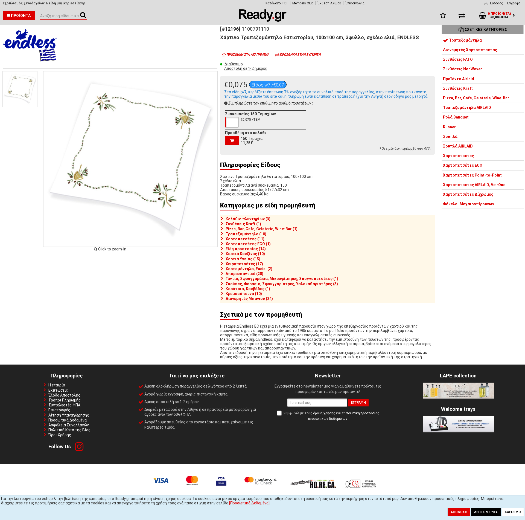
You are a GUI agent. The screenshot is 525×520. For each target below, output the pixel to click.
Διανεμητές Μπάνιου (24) (249, 298)
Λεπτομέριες (486, 512)
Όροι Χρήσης (59, 435)
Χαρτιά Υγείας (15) (243, 259)
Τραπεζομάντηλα (465, 40)
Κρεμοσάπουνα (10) (244, 293)
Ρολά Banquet (456, 117)
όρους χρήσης (324, 413)
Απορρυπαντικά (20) (244, 273)
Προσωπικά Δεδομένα (67, 420)
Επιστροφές (59, 410)
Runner (449, 127)
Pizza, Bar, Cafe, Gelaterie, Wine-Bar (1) (262, 229)
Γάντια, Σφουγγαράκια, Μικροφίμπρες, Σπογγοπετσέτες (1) (282, 278)
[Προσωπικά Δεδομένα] (249, 503)
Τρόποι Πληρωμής (64, 400)
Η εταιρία (56, 385)
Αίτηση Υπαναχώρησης (68, 415)
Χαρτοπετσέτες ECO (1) (248, 244)
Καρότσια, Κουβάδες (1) (248, 289)
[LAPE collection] (458, 397)
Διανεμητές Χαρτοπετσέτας (470, 50)
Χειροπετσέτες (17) (244, 264)
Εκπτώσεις (58, 390)
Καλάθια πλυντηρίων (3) (248, 219)
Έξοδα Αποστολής (64, 395)
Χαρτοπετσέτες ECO (462, 165)
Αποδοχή (459, 512)
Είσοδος (496, 3)
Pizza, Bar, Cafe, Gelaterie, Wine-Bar (476, 98)
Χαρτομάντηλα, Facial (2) (249, 269)
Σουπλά (450, 136)
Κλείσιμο (513, 512)
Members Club (302, 3)
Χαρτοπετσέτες (458, 156)
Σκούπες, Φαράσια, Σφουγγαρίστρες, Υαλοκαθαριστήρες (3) (282, 284)
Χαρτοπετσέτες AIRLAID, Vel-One (474, 185)
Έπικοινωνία (354, 3)
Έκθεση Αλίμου (329, 3)
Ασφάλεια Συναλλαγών (68, 425)
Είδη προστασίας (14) (246, 249)
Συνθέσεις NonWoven (463, 69)
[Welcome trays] (458, 430)
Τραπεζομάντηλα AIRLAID (467, 108)
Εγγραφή (513, 3)
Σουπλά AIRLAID (458, 146)
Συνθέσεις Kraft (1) (243, 224)
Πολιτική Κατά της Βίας (69, 430)
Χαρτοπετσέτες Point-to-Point (472, 175)
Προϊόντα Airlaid (458, 79)
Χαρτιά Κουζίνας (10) (245, 254)
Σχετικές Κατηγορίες (485, 29)
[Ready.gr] (263, 20)
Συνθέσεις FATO (458, 59)
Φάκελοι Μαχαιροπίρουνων (468, 204)
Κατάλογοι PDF (277, 3)
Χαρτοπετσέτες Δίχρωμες (468, 194)
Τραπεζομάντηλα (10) (246, 234)
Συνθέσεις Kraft (458, 88)
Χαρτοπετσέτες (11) (245, 239)
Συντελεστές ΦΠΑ (64, 405)
